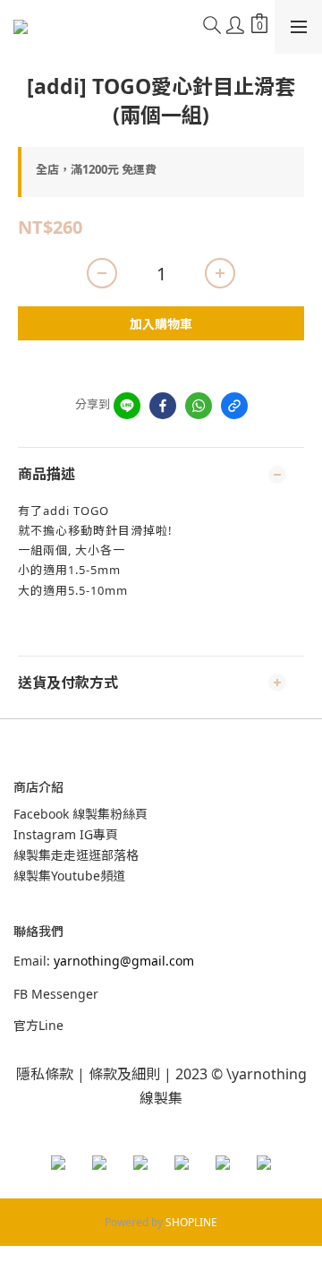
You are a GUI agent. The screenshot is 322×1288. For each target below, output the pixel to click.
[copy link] (234, 405)
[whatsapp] (198, 405)
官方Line (38, 1025)
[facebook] (162, 405)
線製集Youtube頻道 (69, 875)
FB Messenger (55, 993)
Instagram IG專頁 (65, 834)
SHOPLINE (191, 1222)
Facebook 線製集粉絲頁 (80, 813)
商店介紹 (38, 786)
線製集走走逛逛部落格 (76, 854)
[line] (127, 405)
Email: (103, 960)
